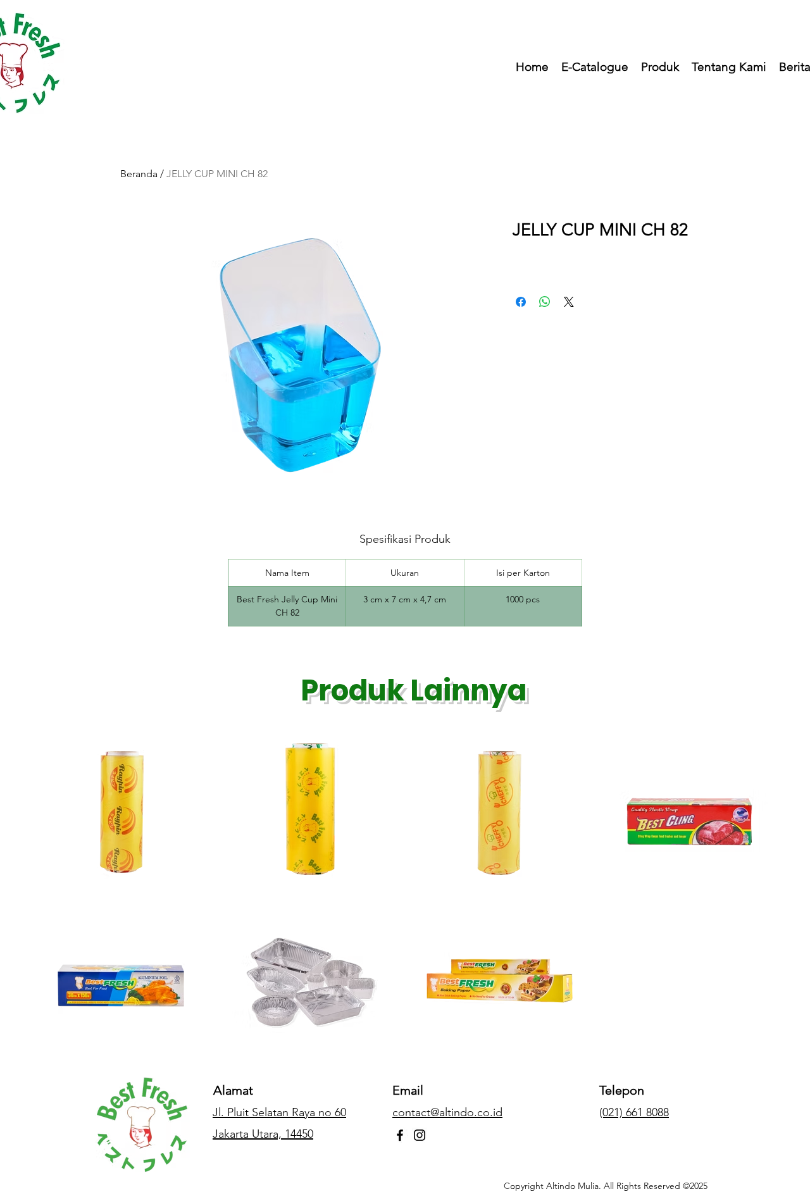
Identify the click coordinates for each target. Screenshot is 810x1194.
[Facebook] (400, 1135)
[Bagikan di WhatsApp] (544, 301)
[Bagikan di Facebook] (520, 301)
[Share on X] (568, 301)
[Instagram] (419, 1135)
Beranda (139, 174)
